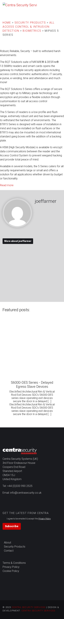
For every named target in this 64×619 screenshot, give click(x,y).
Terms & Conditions (14, 562)
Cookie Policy (11, 571)
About (7, 542)
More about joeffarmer (17, 241)
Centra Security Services (29, 607)
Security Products (14, 546)
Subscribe (11, 526)
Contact (8, 550)
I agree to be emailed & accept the (29, 518)
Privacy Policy (11, 567)
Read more (6, 185)
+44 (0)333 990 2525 (19, 486)
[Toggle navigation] (57, 4)
